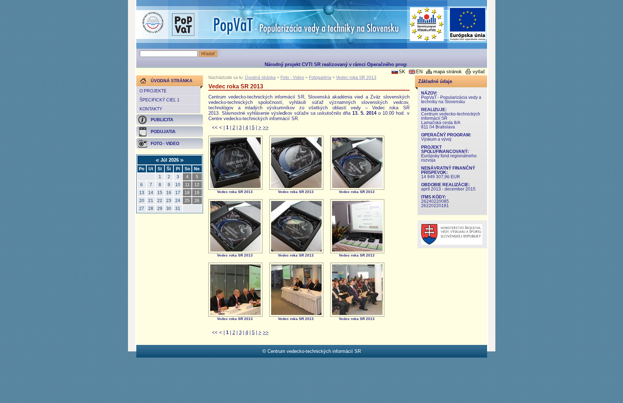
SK (402, 71)
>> (266, 127)
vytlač (479, 71)
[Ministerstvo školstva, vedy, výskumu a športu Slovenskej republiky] (451, 243)
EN (419, 71)
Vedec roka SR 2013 (356, 77)
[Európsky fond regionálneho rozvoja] (467, 24)
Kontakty (151, 109)
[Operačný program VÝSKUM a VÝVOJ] (427, 24)
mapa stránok (447, 71)
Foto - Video (292, 77)
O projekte (153, 91)
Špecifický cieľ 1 (160, 100)
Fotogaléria (320, 77)
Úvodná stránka (260, 77)
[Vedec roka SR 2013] (235, 186)
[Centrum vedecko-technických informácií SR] (153, 23)
